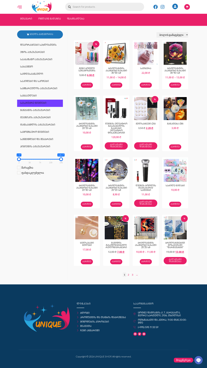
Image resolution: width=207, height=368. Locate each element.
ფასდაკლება (75, 19)
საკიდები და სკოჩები (34, 81)
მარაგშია (27, 167)
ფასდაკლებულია (32, 172)
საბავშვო (26, 67)
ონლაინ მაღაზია (49, 19)
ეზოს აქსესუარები (32, 52)
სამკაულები (28, 96)
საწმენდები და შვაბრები (36, 139)
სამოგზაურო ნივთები (34, 132)
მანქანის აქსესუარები (35, 110)
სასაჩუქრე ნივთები (33, 103)
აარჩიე (86, 85)
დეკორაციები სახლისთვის (38, 45)
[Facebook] (155, 7)
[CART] (187, 7)
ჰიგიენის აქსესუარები (35, 146)
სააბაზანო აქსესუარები (36, 59)
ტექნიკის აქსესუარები (35, 117)
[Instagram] (162, 7)
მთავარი (26, 19)
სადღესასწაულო (31, 74)
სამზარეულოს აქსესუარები (38, 88)
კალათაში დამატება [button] (116, 146)
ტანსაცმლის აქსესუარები (37, 125)
